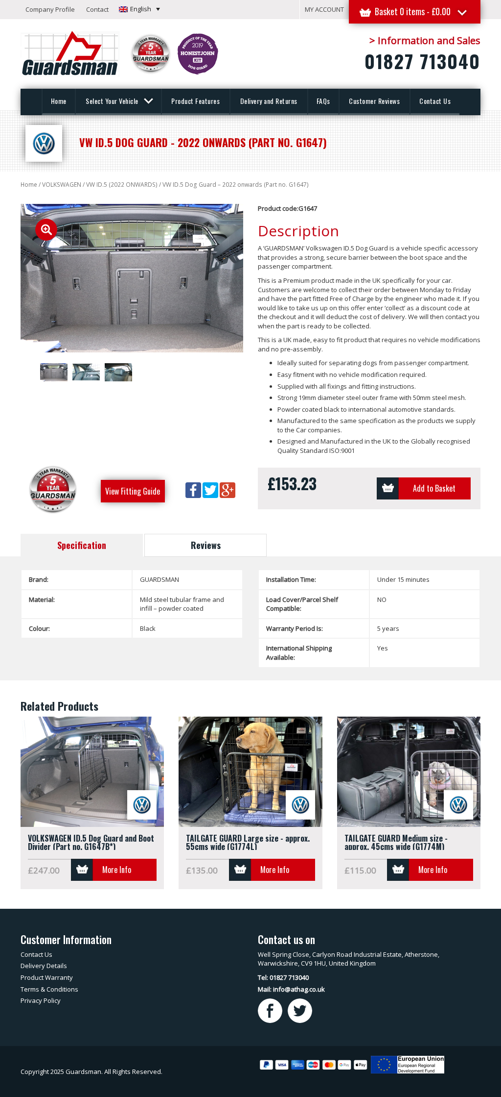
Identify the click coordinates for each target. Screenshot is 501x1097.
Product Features (195, 101)
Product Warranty (47, 977)
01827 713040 (422, 61)
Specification (81, 545)
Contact (97, 9)
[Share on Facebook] (194, 489)
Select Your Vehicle (113, 101)
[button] (139, 9)
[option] (132, 278)
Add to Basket (434, 488)
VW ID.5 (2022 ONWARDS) (122, 184)
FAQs (323, 101)
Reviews (206, 545)
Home (59, 101)
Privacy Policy (41, 1000)
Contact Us (435, 101)
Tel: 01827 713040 (283, 977)
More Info (116, 869)
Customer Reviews (374, 101)
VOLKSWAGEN (61, 184)
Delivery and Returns (268, 101)
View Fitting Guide (132, 491)
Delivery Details (44, 965)
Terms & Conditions (49, 989)
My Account (324, 9)
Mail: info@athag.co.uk (291, 989)
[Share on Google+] (227, 489)
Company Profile (50, 9)
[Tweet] (211, 489)
